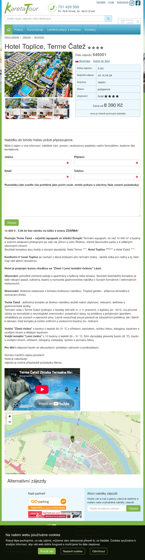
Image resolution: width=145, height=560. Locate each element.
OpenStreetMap (12, 473)
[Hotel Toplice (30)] (38, 74)
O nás (111, 2)
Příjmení (79, 157)
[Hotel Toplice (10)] (61, 103)
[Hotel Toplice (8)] (29, 114)
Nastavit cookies (73, 551)
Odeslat (11, 222)
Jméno (9, 157)
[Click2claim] (55, 514)
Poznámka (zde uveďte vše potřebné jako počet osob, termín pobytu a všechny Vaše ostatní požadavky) (72, 185)
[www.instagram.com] (132, 3)
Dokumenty (123, 2)
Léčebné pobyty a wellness (64, 29)
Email (8, 171)
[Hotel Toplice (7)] (45, 114)
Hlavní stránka (8, 29)
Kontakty (90, 29)
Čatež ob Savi (101, 61)
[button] (72, 438)
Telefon (79, 171)
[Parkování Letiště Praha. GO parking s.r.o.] (48, 504)
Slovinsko (84, 61)
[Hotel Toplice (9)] (13, 114)
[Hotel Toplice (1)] (29, 103)
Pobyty (19, 29)
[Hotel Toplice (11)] (45, 103)
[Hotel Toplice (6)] (61, 114)
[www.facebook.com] (138, 3)
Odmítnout (98, 551)
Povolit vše (46, 551)
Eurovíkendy (35, 29)
